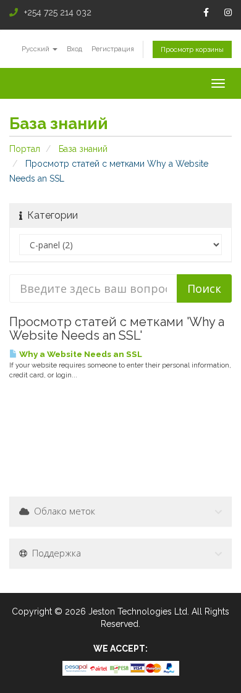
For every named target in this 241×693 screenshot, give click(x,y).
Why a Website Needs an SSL (79, 354)
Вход (74, 48)
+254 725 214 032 (57, 12)
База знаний (83, 149)
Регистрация (112, 48)
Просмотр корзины (192, 49)
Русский (36, 48)
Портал (24, 149)
